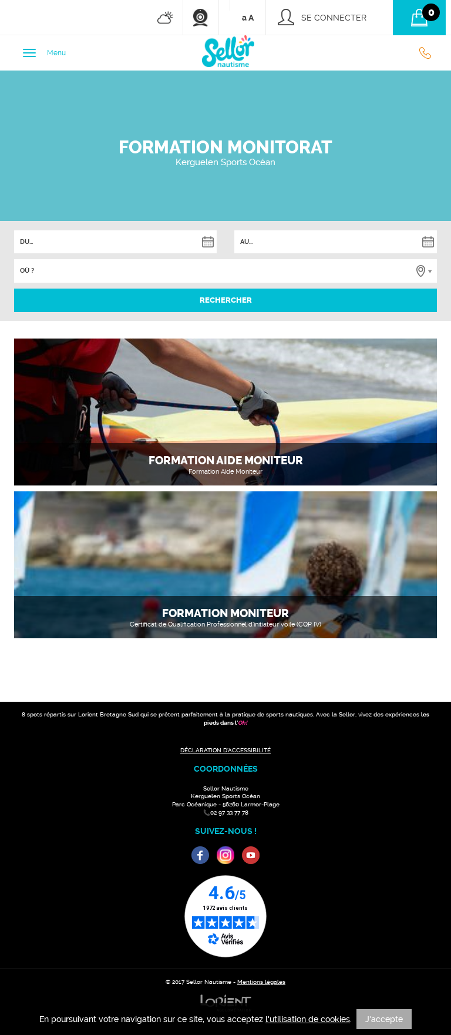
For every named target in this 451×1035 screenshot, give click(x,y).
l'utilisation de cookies (307, 1019)
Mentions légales (261, 982)
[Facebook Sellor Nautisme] (200, 855)
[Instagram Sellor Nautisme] (225, 855)
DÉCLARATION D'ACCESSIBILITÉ (225, 750)
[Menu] (29, 52)
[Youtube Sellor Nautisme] (251, 855)
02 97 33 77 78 (428, 53)
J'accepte (384, 1019)
